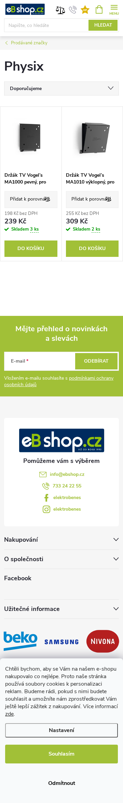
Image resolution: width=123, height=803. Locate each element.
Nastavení (61, 730)
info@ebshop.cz (67, 474)
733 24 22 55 (67, 486)
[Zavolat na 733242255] (73, 9)
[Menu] (114, 9)
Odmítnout (61, 783)
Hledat (103, 25)
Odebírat (96, 361)
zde (9, 714)
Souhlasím (61, 754)
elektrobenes (67, 497)
